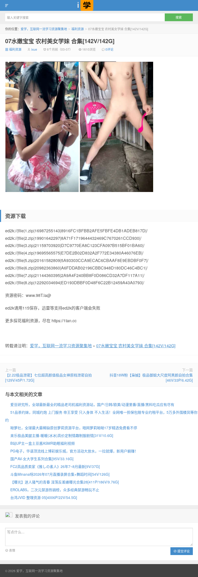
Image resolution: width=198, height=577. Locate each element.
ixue (34, 49)
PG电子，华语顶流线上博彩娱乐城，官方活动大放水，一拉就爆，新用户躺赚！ (74, 450)
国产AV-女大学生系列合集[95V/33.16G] (41, 458)
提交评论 (183, 551)
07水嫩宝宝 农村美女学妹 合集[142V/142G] (59, 41)
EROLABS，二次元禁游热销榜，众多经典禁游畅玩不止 (54, 489)
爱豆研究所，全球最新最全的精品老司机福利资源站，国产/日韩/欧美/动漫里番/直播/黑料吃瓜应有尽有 (92, 404)
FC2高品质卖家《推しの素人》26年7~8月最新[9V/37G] (55, 466)
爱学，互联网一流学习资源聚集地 (99, 5)
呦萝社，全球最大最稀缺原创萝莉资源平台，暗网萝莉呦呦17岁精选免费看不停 (73, 427)
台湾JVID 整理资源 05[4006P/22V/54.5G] (43, 497)
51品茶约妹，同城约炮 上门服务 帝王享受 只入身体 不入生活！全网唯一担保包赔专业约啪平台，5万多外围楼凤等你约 (101, 416)
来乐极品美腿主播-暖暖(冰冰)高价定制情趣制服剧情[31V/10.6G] (61, 435)
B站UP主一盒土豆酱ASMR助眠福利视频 (42, 443)
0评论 (109, 49)
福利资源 (77, 29)
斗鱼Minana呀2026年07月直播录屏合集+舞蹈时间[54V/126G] (60, 474)
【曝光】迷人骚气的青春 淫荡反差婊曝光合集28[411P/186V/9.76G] (64, 481)
